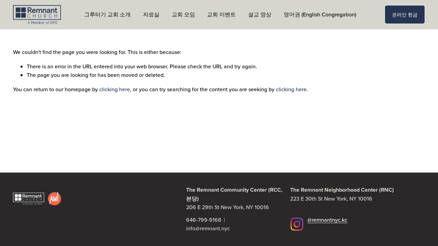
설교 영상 (259, 14)
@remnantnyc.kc (327, 219)
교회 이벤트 (221, 14)
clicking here (114, 89)
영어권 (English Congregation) (320, 14)
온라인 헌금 (404, 14)
